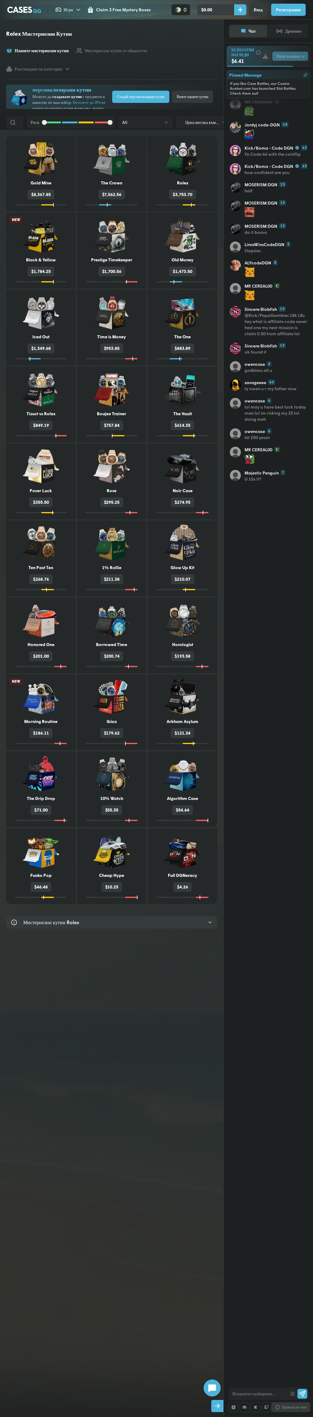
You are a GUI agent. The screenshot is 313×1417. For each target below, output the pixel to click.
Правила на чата (294, 1407)
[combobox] (258, 1394)
